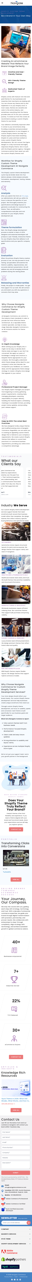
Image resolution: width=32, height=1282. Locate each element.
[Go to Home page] (17, 3)
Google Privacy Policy (8, 1179)
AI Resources (23, 1276)
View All (16, 880)
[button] (16, 1229)
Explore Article (7, 1104)
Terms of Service (23, 1179)
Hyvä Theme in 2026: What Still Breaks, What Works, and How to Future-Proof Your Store (15, 1100)
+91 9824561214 (16, 1195)
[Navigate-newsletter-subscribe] (29, 1223)
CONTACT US (16, 829)
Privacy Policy (9, 1276)
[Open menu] (2, 3)
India (16, 1276)
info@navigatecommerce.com (15, 1187)
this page (25, 196)
